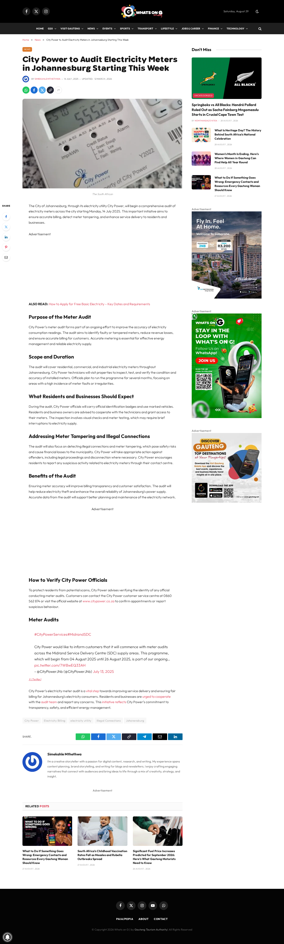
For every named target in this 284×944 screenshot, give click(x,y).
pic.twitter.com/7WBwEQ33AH (60, 665)
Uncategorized (203, 95)
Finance (213, 28)
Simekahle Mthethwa (48, 78)
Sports (125, 28)
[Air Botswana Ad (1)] (227, 297)
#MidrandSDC (79, 634)
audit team (49, 702)
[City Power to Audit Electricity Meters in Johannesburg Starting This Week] (102, 187)
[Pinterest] (6, 247)
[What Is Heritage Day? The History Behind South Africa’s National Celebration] (201, 135)
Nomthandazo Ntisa (206, 120)
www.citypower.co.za (98, 601)
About (143, 919)
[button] (257, 11)
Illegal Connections (109, 720)
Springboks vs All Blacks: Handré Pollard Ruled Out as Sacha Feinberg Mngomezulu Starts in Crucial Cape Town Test (225, 109)
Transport (145, 28)
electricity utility (80, 720)
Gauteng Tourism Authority (151, 929)
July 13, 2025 (103, 671)
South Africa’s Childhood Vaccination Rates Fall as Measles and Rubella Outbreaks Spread (102, 855)
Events (107, 28)
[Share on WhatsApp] (26, 90)
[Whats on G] (142, 11)
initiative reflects (114, 702)
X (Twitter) (35, 679)
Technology (235, 28)
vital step (92, 691)
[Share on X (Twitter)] (42, 90)
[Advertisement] (102, 266)
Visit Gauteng (70, 28)
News (91, 28)
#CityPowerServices (50, 634)
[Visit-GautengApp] (227, 502)
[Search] (260, 28)
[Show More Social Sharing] (58, 90)
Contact (161, 919)
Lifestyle (167, 28)
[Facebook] (6, 217)
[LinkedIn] (6, 237)
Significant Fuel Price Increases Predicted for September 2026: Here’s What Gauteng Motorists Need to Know (154, 857)
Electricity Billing (54, 720)
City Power (32, 720)
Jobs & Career (191, 28)
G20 (50, 28)
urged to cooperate (156, 696)
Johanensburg (135, 720)
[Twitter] (6, 227)
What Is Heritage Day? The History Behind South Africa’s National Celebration (238, 134)
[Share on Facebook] (34, 90)
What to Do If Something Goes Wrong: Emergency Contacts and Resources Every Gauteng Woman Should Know (45, 857)
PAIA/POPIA (124, 919)
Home (40, 28)
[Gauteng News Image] (227, 417)
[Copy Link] (50, 90)
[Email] (6, 257)
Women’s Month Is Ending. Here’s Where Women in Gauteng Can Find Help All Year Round (237, 158)
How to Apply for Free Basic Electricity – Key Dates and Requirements (99, 304)
